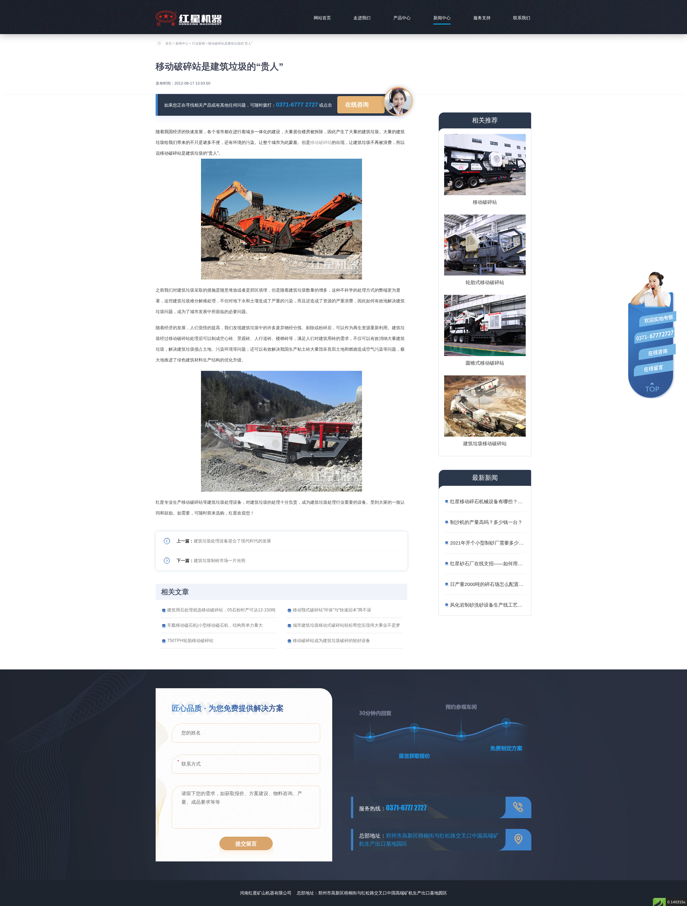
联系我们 (521, 18)
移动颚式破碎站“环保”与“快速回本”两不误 (332, 610)
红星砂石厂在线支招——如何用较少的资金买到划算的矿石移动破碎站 (488, 563)
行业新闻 (198, 43)
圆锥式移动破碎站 (485, 363)
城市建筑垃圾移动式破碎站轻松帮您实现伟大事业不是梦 (346, 625)
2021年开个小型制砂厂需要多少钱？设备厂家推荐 (488, 543)
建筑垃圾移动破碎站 (485, 443)
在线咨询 (357, 104)
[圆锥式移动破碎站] (485, 325)
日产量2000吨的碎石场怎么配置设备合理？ (488, 584)
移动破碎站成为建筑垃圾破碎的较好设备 (331, 640)
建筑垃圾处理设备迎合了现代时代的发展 (232, 541)
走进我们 (362, 18)
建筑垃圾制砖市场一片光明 (219, 560)
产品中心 (402, 18)
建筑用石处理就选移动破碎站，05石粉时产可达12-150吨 (221, 610)
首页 (168, 43)
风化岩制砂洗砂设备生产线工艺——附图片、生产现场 (488, 605)
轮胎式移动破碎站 (485, 282)
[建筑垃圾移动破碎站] (485, 406)
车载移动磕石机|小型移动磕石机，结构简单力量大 (215, 625)
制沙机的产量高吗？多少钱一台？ (486, 522)
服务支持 (482, 18)
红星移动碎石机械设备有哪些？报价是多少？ (488, 501)
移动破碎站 (321, 142)
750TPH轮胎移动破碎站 (190, 640)
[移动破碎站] (485, 164)
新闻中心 (442, 18)
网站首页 (322, 18)
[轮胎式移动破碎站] (485, 245)
